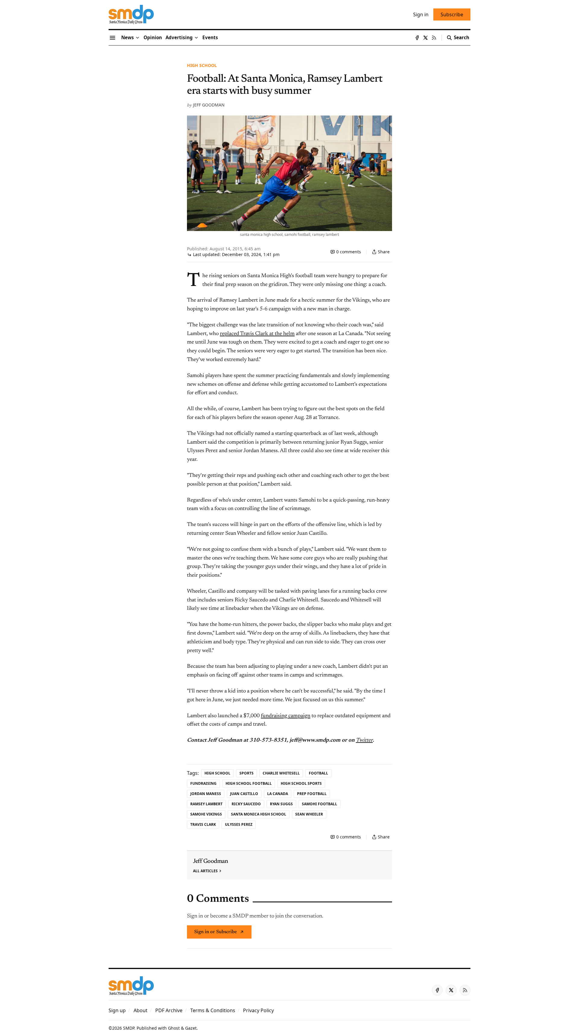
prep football (312, 793)
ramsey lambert (206, 803)
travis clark (203, 824)
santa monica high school (258, 814)
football (318, 773)
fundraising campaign (285, 716)
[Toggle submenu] (137, 37)
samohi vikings (206, 814)
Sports (246, 773)
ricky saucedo (246, 803)
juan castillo (244, 793)
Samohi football (319, 803)
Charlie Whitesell (281, 773)
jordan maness (205, 793)
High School (202, 65)
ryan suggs (281, 803)
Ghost (174, 1028)
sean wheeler (309, 814)
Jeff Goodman (209, 105)
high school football (249, 783)
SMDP (128, 1028)
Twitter (364, 740)
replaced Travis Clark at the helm (257, 334)
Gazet (191, 1028)
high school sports (301, 783)
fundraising (203, 783)
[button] (179, 37)
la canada (277, 793)
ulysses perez (238, 824)
